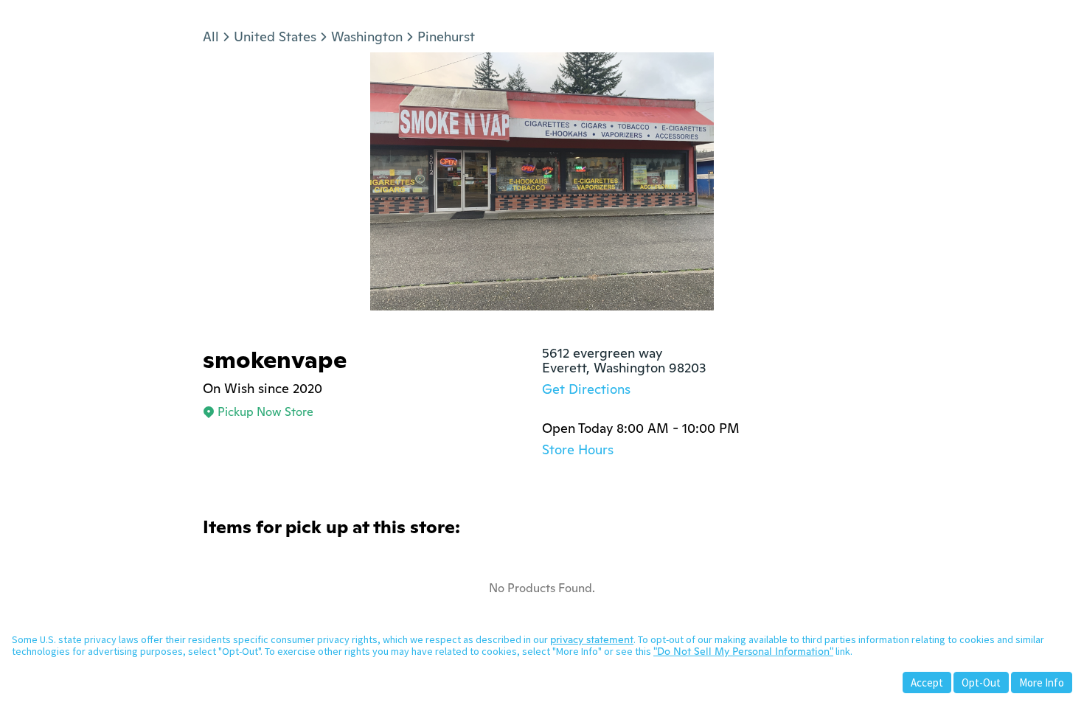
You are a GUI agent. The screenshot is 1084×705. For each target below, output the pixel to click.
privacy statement (591, 639)
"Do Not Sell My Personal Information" (743, 651)
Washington (367, 36)
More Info (1041, 683)
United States (275, 36)
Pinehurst (446, 36)
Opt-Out (981, 683)
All (211, 36)
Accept (927, 683)
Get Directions (586, 389)
